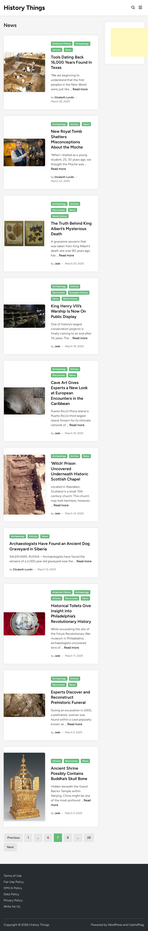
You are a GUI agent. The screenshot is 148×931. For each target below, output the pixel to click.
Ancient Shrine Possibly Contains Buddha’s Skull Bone (69, 773)
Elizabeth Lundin (64, 97)
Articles (56, 49)
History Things (24, 7)
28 (89, 837)
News (68, 49)
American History (61, 43)
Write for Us (12, 906)
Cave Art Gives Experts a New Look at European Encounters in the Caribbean (69, 393)
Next (10, 847)
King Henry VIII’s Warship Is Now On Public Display (68, 311)
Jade (57, 263)
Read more (80, 89)
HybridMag (136, 925)
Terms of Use (13, 876)
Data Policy (11, 894)
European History (78, 292)
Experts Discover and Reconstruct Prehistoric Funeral (70, 697)
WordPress (115, 925)
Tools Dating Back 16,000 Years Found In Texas (71, 62)
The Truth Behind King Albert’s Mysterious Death (71, 228)
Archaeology (82, 43)
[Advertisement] (129, 42)
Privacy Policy (13, 900)
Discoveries (58, 210)
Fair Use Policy (14, 882)
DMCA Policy (13, 888)
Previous (13, 837)
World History (59, 216)
